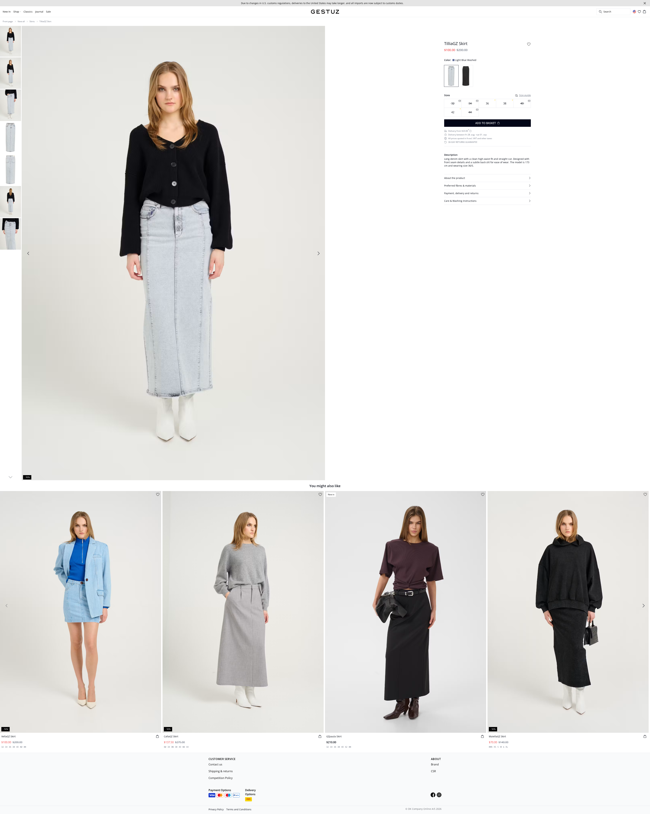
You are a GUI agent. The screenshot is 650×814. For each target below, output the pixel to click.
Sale (48, 11)
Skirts (32, 21)
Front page (8, 21)
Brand (435, 764)
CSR (433, 771)
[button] (487, 178)
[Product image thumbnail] (10, 41)
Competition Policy (221, 778)
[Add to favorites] (528, 44)
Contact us (215, 764)
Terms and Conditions (238, 809)
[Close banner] (644, 3)
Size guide (525, 95)
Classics (28, 11)
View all (21, 21)
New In (7, 11)
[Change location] (634, 11)
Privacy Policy (216, 809)
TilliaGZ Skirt (45, 21)
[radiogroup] (487, 107)
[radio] (487, 103)
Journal (39, 11)
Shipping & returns (221, 771)
